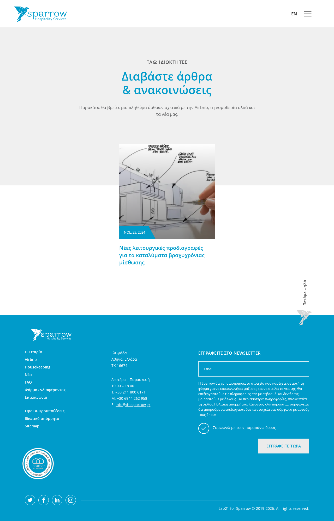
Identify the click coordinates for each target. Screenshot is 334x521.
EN (294, 14)
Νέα (28, 375)
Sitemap (32, 426)
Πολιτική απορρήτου (230, 404)
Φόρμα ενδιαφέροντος (45, 390)
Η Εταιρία (33, 352)
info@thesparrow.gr (133, 404)
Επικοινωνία (36, 397)
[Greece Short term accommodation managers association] (38, 463)
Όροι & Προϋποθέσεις (44, 411)
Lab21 (224, 508)
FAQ (28, 382)
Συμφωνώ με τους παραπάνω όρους (244, 427)
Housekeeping (37, 367)
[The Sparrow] (40, 14)
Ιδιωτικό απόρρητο (42, 418)
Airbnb (31, 360)
